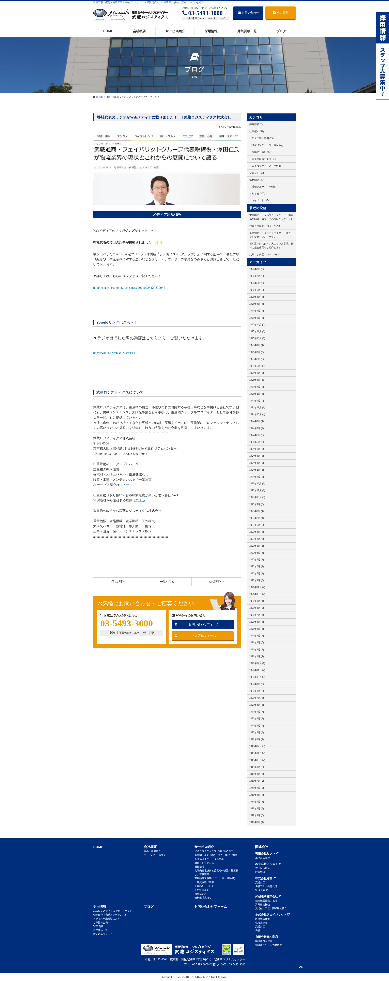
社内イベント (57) (259, 200)
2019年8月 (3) (256, 774)
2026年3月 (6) (256, 303)
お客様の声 (200, 893)
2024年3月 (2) (256, 462)
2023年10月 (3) (257, 497)
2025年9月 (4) (256, 345)
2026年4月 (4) (256, 296)
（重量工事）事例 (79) (261, 138)
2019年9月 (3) (256, 767)
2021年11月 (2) (257, 587)
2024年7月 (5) (256, 435)
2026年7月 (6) (256, 276)
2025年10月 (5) (257, 338)
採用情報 (211, 31)
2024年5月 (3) (256, 449)
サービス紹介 (175, 31)
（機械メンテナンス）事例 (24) (266, 145)
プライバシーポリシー (156, 855)
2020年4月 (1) (256, 718)
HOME (108, 31)
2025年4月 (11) (257, 379)
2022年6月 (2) (256, 566)
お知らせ (224, 126)
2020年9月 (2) (256, 684)
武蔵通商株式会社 (267, 896)
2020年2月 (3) (256, 732)
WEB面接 (98, 926)
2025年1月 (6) (256, 400)
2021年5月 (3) (256, 628)
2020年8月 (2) (256, 691)
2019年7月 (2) (256, 780)
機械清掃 (199, 866)
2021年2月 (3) (256, 649)
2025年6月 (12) (257, 366)
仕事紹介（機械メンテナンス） (110, 914)
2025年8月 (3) (256, 352)
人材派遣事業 (201, 890)
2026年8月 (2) (256, 269)
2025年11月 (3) (257, 331)
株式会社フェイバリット (271, 914)
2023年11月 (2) (257, 490)
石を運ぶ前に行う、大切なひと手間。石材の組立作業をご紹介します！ (271, 245)
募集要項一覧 (247, 31)
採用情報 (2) (256, 124)
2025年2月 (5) (256, 393)
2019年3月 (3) (256, 808)
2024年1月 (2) (256, 476)
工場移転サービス (204, 886)
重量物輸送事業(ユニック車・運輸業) (214, 878)
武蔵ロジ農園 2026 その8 (264, 226)
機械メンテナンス (204, 862)
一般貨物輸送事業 (204, 882)
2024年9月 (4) (256, 421)
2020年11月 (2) (257, 670)
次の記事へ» (216, 581)
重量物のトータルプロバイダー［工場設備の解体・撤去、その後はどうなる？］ (271, 217)
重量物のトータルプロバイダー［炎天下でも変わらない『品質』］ (271, 235)
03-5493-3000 (205, 13)
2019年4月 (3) (256, 801)
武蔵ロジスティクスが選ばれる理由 (213, 851)
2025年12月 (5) (257, 324)
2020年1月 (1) (256, 739)
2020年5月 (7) (256, 711)
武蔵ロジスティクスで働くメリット (112, 910)
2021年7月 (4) (256, 615)
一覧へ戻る (167, 581)
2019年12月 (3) (257, 746)
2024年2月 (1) (256, 469)
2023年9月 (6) (256, 504)
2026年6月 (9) (256, 283)
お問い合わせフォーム (204, 624)
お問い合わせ (250, 12)
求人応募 (282, 12)
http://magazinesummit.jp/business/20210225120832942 (129, 287)
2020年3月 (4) (256, 725)
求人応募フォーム (204, 635)
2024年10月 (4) (257, 414)
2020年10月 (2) (257, 677)
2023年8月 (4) (256, 511)
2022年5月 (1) (256, 573)
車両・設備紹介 (152, 851)
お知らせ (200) (257, 193)
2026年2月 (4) (256, 310)
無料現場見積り (203, 897)
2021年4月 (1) (256, 635)
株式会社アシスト (267, 864)
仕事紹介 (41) (256, 131)
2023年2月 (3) (256, 539)
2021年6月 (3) (256, 621)
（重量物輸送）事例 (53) (262, 159)
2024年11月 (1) (257, 407)
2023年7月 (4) (256, 518)
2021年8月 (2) (256, 607)
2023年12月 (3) (257, 483)
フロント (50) (256, 172)
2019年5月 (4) (256, 794)
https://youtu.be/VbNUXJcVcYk (114, 353)
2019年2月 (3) (256, 815)
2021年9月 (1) (256, 601)
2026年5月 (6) (256, 290)
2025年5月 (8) (256, 372)
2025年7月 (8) (256, 359)
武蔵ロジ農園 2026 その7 (264, 254)
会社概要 (139, 31)
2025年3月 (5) (256, 386)
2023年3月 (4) (256, 531)
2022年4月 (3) (256, 580)
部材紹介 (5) (256, 179)
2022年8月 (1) (256, 552)
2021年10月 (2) (257, 594)
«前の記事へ (118, 581)
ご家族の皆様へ (101, 922)
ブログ (281, 31)
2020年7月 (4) (256, 697)
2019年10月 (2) (257, 760)
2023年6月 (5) (256, 525)
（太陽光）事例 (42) (260, 152)
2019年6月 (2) (256, 787)
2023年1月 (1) (256, 545)
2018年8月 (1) (256, 822)
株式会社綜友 (264, 878)
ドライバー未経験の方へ (106, 918)
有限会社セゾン (265, 853)
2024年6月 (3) (256, 442)
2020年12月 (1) (257, 663)
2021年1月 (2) (256, 656)
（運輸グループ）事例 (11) (263, 186)
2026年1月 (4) (256, 317)
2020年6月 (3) (256, 704)
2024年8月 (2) (256, 428)
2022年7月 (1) (256, 559)
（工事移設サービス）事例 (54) (266, 165)
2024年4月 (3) (256, 455)
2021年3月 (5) (256, 642)
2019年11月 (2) (257, 753)
